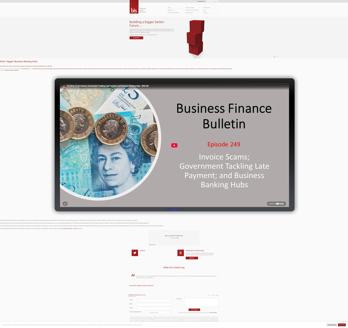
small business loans (214, 69)
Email (131, 304)
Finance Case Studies (173, 12)
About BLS (170, 10)
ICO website (181, 320)
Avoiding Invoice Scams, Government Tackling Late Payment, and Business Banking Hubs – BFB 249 (26, 66)
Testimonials (206, 7)
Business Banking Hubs (67, 69)
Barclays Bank (57, 69)
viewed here (204, 320)
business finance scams (116, 69)
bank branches (49, 69)
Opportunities (189, 12)
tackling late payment (226, 69)
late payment (185, 69)
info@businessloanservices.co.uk (137, 295)
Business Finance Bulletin (192, 10)
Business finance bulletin (89, 69)
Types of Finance (190, 7)
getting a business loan (153, 69)
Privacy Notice (213, 312)
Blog (204, 10)
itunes (75, 228)
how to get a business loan (167, 69)
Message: (179, 298)
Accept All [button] (342, 325)
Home (169, 7)
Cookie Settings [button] (332, 325)
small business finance (203, 69)
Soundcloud (65, 228)
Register (191, 258)
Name (131, 300)
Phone (131, 308)
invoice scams (178, 69)
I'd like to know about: (135, 312)
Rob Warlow (193, 69)
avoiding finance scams (38, 69)
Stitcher (70, 228)
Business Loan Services (140, 69)
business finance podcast (103, 69)
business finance (78, 69)
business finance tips (128, 69)
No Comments (25, 69)
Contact (205, 12)
